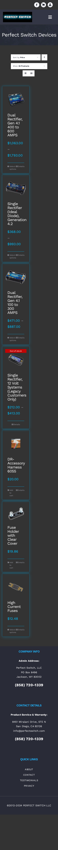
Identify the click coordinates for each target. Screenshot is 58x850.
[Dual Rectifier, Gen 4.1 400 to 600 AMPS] (15, 99)
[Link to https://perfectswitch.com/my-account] (50, 4)
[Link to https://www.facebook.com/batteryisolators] (36, 4)
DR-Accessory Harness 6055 (15, 465)
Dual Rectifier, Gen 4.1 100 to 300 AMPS (14, 303)
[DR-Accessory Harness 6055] (15, 443)
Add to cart (11, 493)
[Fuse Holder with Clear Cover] (15, 513)
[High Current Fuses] (15, 587)
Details (21, 166)
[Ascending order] (44, 57)
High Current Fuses (14, 607)
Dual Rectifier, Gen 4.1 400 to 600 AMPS (14, 125)
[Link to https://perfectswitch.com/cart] (43, 4)
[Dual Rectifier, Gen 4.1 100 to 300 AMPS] (15, 277)
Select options (13, 167)
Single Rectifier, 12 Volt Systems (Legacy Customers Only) (15, 387)
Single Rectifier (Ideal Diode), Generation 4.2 (15, 214)
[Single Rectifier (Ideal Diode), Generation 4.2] (15, 188)
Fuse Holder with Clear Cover (13, 535)
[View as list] (31, 73)
